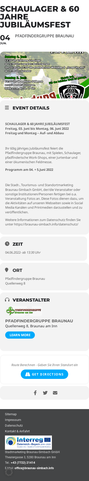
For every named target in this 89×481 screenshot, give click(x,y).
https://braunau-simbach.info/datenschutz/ (46, 224)
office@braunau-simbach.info (34, 468)
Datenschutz (14, 425)
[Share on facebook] (35, 393)
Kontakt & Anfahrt (17, 431)
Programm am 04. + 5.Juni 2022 (29, 169)
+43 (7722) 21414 (23, 462)
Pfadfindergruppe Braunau (25, 278)
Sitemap (11, 414)
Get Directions (48, 374)
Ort (17, 270)
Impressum (13, 420)
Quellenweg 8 (15, 283)
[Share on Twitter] (45, 393)
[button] (9, 472)
